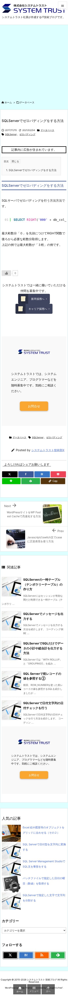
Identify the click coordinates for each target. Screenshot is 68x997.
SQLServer (11, 134)
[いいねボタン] (6, 273)
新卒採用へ (37, 298)
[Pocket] (58, 474)
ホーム (8, 102)
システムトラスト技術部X (47, 450)
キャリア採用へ (38, 308)
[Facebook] (26, 474)
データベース (27, 102)
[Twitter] (10, 474)
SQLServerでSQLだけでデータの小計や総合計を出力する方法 (43, 648)
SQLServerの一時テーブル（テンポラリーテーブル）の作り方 (43, 584)
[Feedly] (30, 481)
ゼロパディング (27, 134)
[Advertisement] (34, 60)
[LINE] (11, 481)
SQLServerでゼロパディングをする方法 (31, 170)
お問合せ (34, 406)
